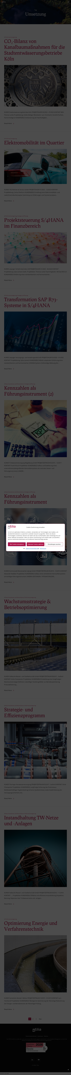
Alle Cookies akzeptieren (17, 544)
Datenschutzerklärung (32, 548)
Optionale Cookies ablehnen (35, 544)
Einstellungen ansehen (54, 544)
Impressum (43, 548)
